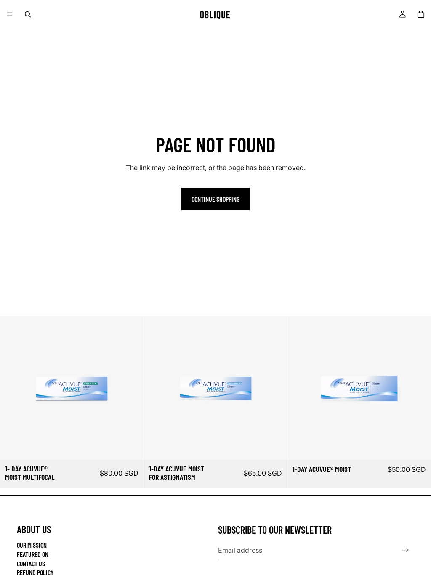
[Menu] (9, 14)
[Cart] (421, 14)
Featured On (32, 554)
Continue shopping (215, 199)
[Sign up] (405, 550)
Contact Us (31, 563)
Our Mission (32, 545)
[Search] (28, 14)
